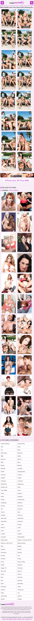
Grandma (20, 509)
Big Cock (3, 459)
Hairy (19, 512)
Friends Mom (21, 499)
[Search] (31, 2)
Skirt (2, 577)
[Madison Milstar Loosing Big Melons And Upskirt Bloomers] (9, 242)
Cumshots (20, 481)
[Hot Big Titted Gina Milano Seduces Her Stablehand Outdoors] (24, 426)
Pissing (3, 555)
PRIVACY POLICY (13, 619)
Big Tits (20, 459)
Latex (2, 530)
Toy (18, 593)
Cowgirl (3, 477)
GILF (2, 509)
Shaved (20, 571)
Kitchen (3, 527)
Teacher (3, 589)
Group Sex (20, 505)
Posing (19, 558)
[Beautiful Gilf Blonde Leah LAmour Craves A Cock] (24, 222)
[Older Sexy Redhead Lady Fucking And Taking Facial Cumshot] (9, 201)
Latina (19, 527)
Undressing (4, 596)
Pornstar (3, 558)
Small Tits (20, 577)
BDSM (19, 456)
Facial (2, 493)
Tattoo (19, 586)
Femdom (20, 493)
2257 (23, 619)
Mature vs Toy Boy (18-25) (25, 540)
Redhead (20, 565)
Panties (19, 549)
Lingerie (20, 533)
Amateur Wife (21, 443)
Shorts (2, 574)
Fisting (2, 499)
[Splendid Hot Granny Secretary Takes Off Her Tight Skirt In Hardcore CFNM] (24, 242)
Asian (19, 446)
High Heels (3, 518)
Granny (3, 512)
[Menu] (2, 2)
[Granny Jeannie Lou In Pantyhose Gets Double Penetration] (24, 201)
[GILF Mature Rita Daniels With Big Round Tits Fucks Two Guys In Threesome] (24, 405)
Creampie (3, 481)
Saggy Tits (4, 568)
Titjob (2, 593)
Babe (19, 450)
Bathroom (20, 453)
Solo (2, 580)
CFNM (2, 471)
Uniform (20, 596)
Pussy (2, 561)
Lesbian (3, 533)
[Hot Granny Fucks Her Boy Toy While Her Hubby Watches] (9, 324)
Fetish (2, 496)
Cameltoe (20, 468)
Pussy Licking (21, 561)
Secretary (20, 568)
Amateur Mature (5, 443)
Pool (19, 555)
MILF (2, 546)
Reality (2, 565)
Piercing (20, 552)
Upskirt (3, 599)
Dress (19, 487)
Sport (2, 583)
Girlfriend (20, 502)
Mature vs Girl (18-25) (6, 543)
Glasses (3, 505)
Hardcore (20, 515)
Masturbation (21, 537)
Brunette (3, 468)
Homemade (20, 518)
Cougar (19, 477)
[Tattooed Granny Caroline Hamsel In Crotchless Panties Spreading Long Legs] (9, 385)
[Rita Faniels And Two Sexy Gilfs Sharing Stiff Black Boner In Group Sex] (9, 344)
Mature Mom (4, 540)
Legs (19, 530)
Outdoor (3, 549)
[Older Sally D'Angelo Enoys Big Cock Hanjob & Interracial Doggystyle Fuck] (9, 222)
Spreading (20, 583)
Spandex (20, 580)
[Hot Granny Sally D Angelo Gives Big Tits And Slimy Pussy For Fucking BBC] (24, 385)
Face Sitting (4, 490)
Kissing (19, 524)
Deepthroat (4, 484)
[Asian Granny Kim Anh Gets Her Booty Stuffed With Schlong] (9, 364)
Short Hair (3, 571)
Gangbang (3, 502)
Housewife (3, 521)
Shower (20, 574)
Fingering (20, 496)
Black (19, 462)
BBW (2, 456)
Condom (20, 474)
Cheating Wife (21, 471)
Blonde (2, 465)
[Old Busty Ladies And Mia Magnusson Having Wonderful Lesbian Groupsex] (24, 324)
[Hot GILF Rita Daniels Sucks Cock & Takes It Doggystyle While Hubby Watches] (24, 262)
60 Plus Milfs (13, 190)
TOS (7, 619)
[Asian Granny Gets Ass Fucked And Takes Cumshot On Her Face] (24, 344)
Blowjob (20, 465)
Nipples (20, 546)
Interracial (20, 521)
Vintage (20, 599)
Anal (2, 446)
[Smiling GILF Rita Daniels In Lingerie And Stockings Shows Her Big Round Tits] (9, 426)
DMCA (19, 619)
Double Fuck (4, 487)
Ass (2, 450)
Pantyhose (3, 552)
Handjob (3, 515)
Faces (19, 490)
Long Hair (3, 537)
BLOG (3, 619)
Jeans (2, 524)
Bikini (2, 462)
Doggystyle (21, 484)
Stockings (3, 586)
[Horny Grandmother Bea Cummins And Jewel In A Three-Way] (24, 364)
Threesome (20, 589)
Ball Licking (4, 453)
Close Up (3, 474)
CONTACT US (28, 619)
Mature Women (21, 543)
